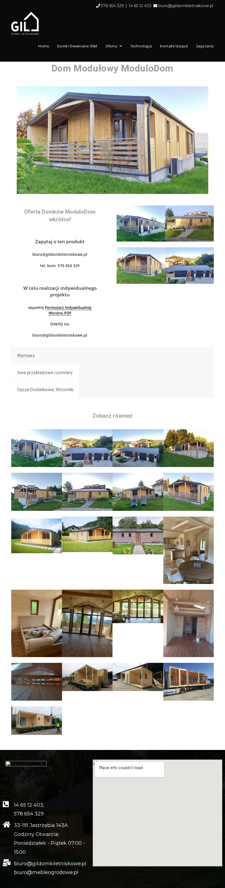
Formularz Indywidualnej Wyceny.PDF (68, 310)
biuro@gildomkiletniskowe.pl (185, 5)
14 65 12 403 (140, 5)
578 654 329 (112, 5)
